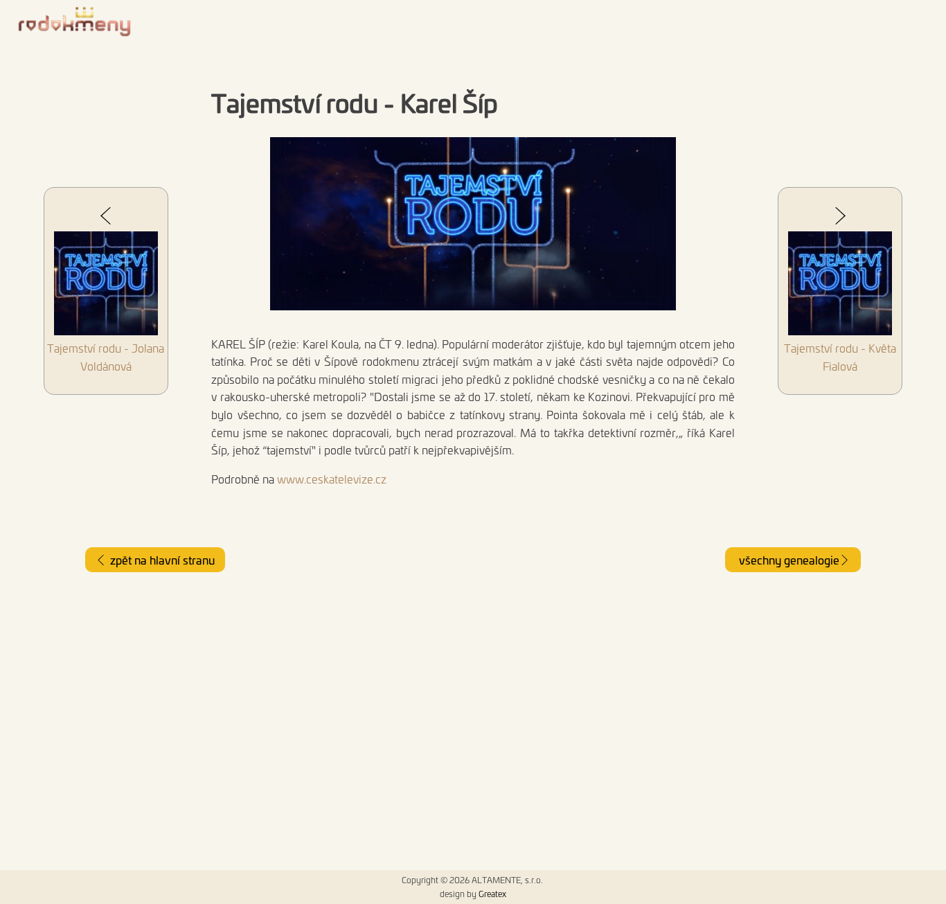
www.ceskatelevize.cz (331, 478)
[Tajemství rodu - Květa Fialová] (840, 285)
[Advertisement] (473, 721)
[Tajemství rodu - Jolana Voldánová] (106, 285)
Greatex (492, 893)
